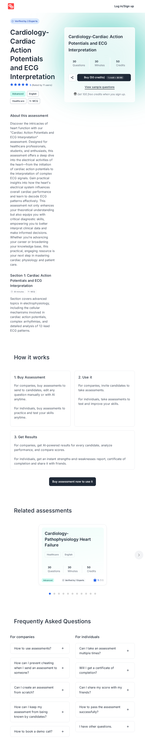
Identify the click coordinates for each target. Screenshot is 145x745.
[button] (39, 648)
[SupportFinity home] (11, 6)
